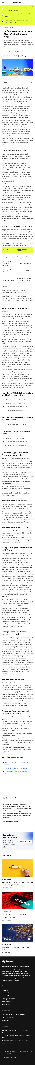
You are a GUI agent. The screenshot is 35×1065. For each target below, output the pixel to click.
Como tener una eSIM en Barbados (16, 768)
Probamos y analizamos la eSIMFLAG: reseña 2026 (16, 1037)
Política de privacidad (10, 1057)
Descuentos (5, 990)
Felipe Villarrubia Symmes (9, 887)
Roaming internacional (9, 999)
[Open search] (32, 2)
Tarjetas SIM (5, 996)
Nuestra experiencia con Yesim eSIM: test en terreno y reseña (16, 1042)
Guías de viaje (6, 1004)
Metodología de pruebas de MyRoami (13, 1014)
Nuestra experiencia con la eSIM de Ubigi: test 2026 (16, 1031)
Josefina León (6, 952)
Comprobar (24, 841)
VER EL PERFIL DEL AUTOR (10, 822)
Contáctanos (6, 1020)
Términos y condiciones (26, 1051)
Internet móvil (6, 879)
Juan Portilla (15, 52)
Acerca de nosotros (8, 1017)
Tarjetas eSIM (6, 993)
